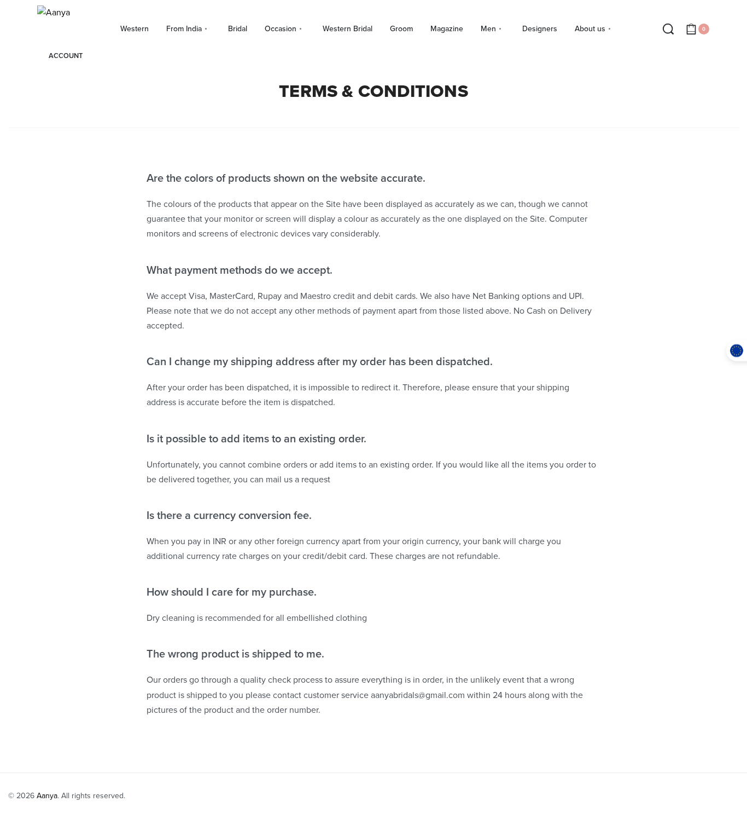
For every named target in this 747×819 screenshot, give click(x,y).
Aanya (47, 795)
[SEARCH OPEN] (668, 29)
